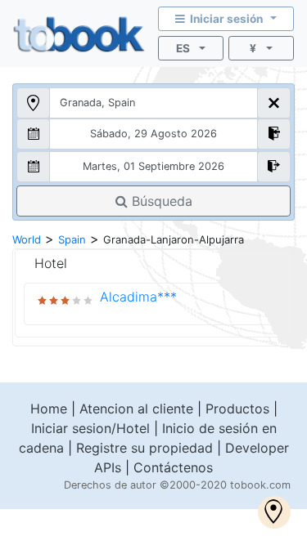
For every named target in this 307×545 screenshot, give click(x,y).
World (26, 239)
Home (48, 408)
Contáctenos (173, 467)
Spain (72, 239)
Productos (237, 408)
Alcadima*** (138, 296)
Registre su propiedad (144, 448)
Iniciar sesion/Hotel (90, 428)
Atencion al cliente (136, 408)
